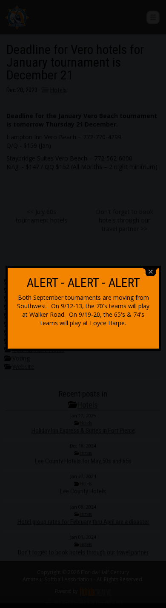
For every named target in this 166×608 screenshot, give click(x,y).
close (151, 272)
